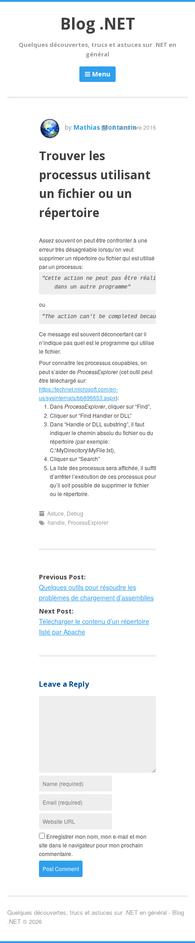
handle (56, 522)
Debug (75, 513)
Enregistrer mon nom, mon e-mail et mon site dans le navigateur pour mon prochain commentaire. (92, 844)
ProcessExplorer (88, 522)
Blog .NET (97, 23)
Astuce (55, 513)
